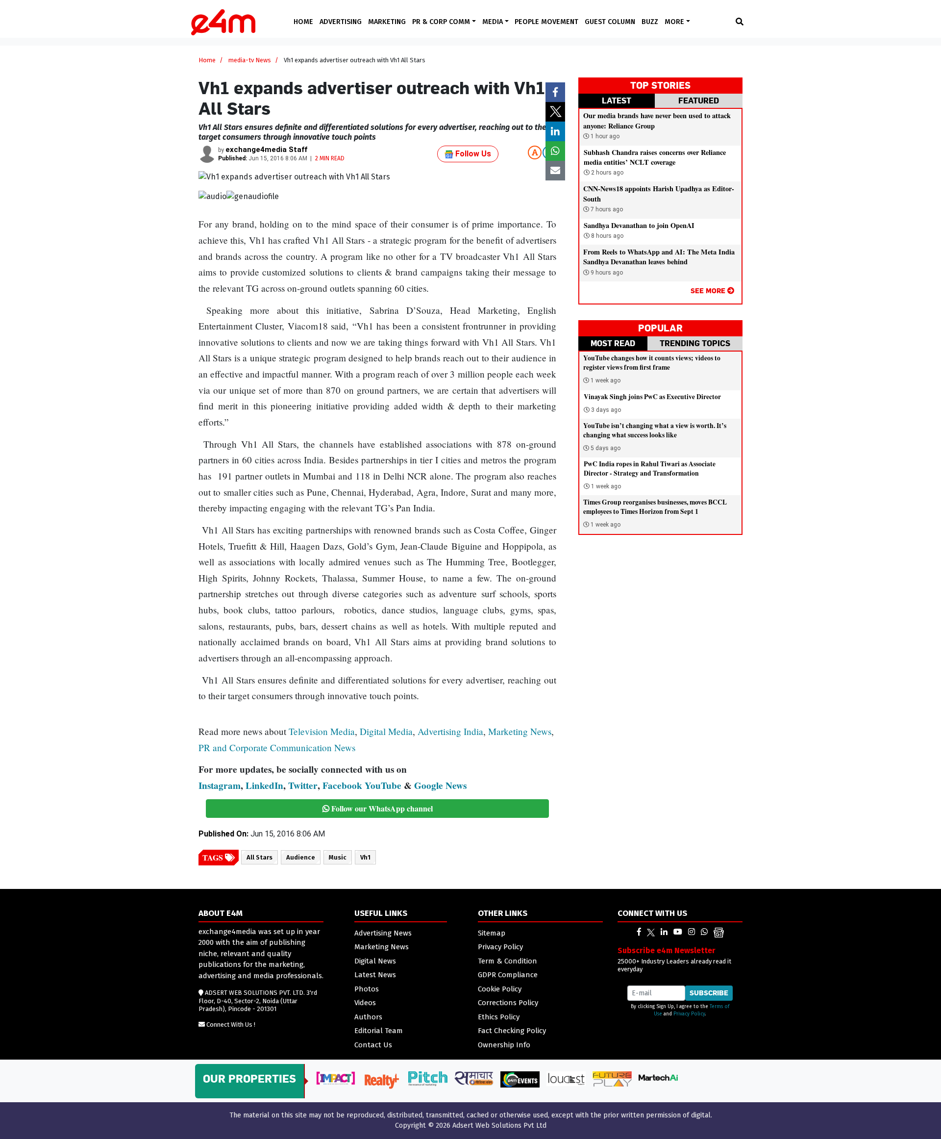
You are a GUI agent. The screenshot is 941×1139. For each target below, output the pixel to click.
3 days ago (606, 409)
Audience (300, 857)
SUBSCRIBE (709, 993)
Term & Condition (507, 961)
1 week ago (605, 380)
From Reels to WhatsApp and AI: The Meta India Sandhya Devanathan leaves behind (659, 257)
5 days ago (605, 448)
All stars (259, 857)
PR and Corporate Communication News (276, 747)
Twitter (303, 785)
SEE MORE (709, 290)
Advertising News (383, 933)
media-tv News (249, 60)
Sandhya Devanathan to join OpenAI (639, 225)
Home (207, 60)
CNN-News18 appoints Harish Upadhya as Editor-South (658, 193)
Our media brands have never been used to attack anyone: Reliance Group (657, 120)
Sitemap (491, 933)
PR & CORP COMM (442, 22)
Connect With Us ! (230, 1024)
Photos (366, 989)
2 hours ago (606, 172)
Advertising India (450, 731)
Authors (368, 1016)
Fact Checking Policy (512, 1030)
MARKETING (387, 22)
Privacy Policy (500, 946)
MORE (675, 22)
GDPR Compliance (508, 974)
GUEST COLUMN (610, 22)
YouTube (383, 785)
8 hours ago (606, 235)
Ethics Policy (499, 1016)
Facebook (342, 785)
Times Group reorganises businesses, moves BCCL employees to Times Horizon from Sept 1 (655, 506)
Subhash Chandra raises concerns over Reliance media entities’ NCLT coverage (655, 157)
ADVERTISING (341, 22)
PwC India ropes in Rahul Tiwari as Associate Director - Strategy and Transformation (650, 468)
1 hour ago (604, 136)
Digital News (375, 961)
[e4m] (639, 932)
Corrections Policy (508, 1002)
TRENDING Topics (695, 343)
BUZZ (650, 22)
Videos (365, 1002)
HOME (303, 22)
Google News (440, 785)
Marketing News (519, 731)
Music (338, 857)
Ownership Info (504, 1044)
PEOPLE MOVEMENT (546, 22)
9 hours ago (606, 272)
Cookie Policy (499, 989)
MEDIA (493, 22)
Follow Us (472, 153)
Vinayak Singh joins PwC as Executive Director (652, 397)
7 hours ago (606, 209)
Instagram (219, 785)
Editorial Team (378, 1030)
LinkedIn (264, 785)
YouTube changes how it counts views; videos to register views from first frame (651, 362)
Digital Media (386, 731)
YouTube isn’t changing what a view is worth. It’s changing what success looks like (654, 430)
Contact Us (373, 1044)
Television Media (322, 731)
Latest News (375, 974)
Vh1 (365, 857)
